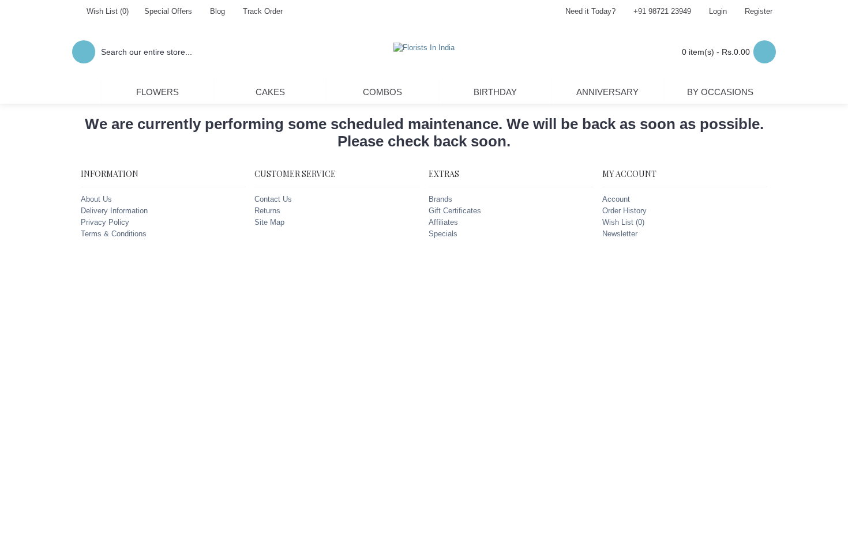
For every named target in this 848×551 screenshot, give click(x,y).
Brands (440, 199)
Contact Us (273, 199)
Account (616, 199)
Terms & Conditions (114, 233)
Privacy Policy (105, 222)
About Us (96, 199)
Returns (267, 210)
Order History (624, 210)
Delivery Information (114, 210)
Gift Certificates (455, 210)
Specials (443, 233)
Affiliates (443, 222)
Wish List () (623, 222)
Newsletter (619, 233)
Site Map (269, 222)
